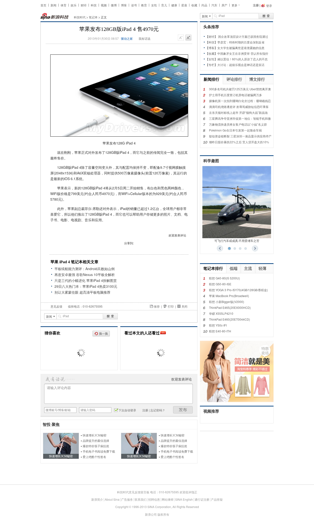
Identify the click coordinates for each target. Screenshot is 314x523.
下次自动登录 (127, 410)
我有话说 (144, 38)
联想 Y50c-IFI (218, 325)
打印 (171, 306)
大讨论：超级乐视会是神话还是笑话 (240, 65)
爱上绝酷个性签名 (94, 457)
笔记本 (93, 17)
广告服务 (127, 499)
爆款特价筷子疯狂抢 (96, 446)
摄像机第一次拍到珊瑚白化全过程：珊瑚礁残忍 (240, 101)
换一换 (101, 334)
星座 (184, 5)
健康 (174, 5)
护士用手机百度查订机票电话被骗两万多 (235, 95)
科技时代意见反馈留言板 (133, 492)
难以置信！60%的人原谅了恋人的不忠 (242, 59)
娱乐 (74, 5)
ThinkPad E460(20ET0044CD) (229, 319)
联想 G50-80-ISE (220, 284)
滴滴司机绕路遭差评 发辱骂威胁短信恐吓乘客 (239, 107)
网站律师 (167, 499)
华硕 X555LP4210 (221, 313)
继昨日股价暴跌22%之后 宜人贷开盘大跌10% (239, 142)
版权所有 (163, 514)
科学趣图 (211, 161)
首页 (43, 5)
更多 (234, 5)
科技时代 (80, 17)
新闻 (53, 5)
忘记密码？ (157, 410)
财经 (84, 5)
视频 (104, 5)
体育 (63, 5)
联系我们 (140, 499)
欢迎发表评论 (177, 235)
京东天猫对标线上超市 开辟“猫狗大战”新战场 (238, 112)
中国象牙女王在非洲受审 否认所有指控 (242, 53)
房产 (224, 5)
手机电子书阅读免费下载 (99, 451)
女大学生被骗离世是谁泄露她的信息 (240, 48)
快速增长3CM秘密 (94, 435)
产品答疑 (217, 499)
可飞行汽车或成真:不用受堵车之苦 (236, 240)
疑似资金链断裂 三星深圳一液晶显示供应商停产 (240, 136)
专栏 (211, 65)
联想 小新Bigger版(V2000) (226, 302)
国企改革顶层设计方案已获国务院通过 (243, 36)
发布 (183, 410)
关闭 (184, 306)
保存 (157, 306)
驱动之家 (127, 38)
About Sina (112, 499)
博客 (124, 5)
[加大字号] (188, 38)
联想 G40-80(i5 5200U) (224, 278)
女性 (154, 5)
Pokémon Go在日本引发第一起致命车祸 (235, 130)
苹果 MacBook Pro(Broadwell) (229, 296)
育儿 (164, 5)
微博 (114, 5)
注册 (256, 5)
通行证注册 (202, 499)
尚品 (204, 5)
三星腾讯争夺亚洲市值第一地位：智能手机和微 (240, 118)
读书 (134, 5)
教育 (144, 5)
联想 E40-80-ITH (220, 331)
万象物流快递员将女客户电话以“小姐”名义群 (238, 124)
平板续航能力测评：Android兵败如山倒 (84, 268)
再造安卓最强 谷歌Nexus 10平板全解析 (84, 274)
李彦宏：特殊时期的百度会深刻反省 (240, 42)
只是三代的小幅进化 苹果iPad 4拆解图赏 (85, 280)
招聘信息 (154, 499)
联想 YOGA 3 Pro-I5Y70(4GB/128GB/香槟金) (238, 290)
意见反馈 (56, 306)
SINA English (184, 499)
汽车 (214, 5)
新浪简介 (97, 499)
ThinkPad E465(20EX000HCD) (230, 307)
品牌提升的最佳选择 (96, 441)
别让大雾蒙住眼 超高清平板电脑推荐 (82, 292)
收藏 (194, 5)
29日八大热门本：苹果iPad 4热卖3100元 (85, 286)
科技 (94, 5)
